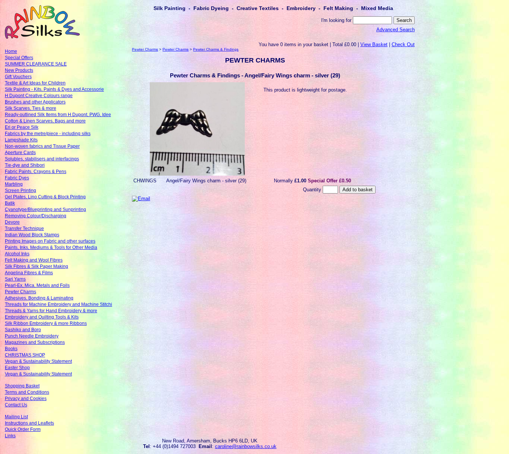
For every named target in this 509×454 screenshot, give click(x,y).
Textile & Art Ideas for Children (35, 83)
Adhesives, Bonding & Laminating (39, 298)
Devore (12, 222)
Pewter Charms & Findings (215, 49)
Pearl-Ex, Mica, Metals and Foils (37, 285)
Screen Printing (20, 190)
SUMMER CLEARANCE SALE (36, 64)
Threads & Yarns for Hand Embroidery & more (51, 310)
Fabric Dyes (17, 178)
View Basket (374, 44)
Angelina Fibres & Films (29, 273)
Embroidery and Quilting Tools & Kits (42, 317)
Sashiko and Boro (23, 329)
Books (11, 348)
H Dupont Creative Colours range (39, 95)
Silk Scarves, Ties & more (30, 108)
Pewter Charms (20, 292)
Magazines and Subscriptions (35, 342)
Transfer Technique (24, 228)
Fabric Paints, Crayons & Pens (35, 171)
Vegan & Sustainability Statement (38, 361)
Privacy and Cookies (26, 398)
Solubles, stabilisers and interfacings (42, 159)
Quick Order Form (23, 429)
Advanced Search (395, 29)
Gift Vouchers (18, 76)
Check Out (403, 44)
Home (11, 51)
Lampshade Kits (21, 140)
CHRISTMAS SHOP (25, 355)
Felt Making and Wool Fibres (34, 260)
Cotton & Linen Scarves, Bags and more (45, 121)
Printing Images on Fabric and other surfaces (50, 241)
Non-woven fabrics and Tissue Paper (42, 146)
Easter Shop (17, 367)
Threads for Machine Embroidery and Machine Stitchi (58, 304)
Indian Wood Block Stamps (32, 235)
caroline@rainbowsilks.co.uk (245, 446)
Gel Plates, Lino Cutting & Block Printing (45, 197)
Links (10, 436)
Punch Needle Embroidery (32, 336)
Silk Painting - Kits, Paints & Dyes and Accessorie (54, 89)
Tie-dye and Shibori (25, 165)
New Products (19, 70)
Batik (10, 203)
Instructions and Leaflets (29, 423)
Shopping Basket (22, 386)
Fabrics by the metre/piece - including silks (48, 133)
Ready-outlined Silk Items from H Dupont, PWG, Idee (58, 114)
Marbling (14, 184)
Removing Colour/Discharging (35, 216)
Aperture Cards (20, 152)
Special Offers (19, 57)
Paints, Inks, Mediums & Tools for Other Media (51, 247)
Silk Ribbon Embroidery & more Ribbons (46, 323)
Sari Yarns (15, 279)
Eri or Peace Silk (21, 127)
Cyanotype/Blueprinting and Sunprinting (45, 209)
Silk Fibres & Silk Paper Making (36, 266)
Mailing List (16, 417)
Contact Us (16, 405)
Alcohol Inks (17, 254)
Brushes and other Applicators (35, 102)
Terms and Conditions (27, 392)
